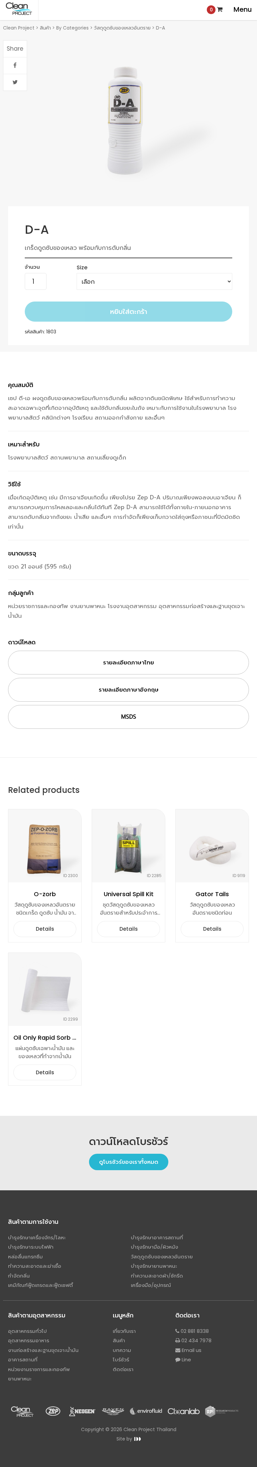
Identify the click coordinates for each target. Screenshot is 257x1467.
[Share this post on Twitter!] (15, 82)
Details (45, 928)
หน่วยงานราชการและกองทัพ (39, 1369)
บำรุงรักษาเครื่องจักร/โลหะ (37, 1237)
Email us (190, 1350)
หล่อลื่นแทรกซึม (25, 1256)
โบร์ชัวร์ (121, 1359)
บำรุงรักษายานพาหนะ (154, 1265)
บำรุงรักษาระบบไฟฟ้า (31, 1246)
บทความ (122, 1350)
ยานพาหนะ (19, 1378)
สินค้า (119, 1340)
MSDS (128, 716)
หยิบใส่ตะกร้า (128, 311)
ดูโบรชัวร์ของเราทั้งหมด (128, 1162)
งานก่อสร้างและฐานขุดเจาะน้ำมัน (43, 1350)
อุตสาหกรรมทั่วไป (27, 1331)
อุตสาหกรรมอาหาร (28, 1340)
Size (82, 267)
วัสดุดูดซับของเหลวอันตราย (162, 1256)
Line (185, 1359)
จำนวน (32, 266)
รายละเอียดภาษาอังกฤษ (129, 689)
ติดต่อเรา (123, 1369)
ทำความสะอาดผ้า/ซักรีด (157, 1275)
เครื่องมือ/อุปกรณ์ (151, 1285)
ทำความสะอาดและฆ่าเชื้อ (34, 1265)
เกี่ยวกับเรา (124, 1331)
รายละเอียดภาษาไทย (128, 662)
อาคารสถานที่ (22, 1359)
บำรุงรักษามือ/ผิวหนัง (154, 1246)
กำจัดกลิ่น (19, 1275)
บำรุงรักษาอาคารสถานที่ (157, 1237)
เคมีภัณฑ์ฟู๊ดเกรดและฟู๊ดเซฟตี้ (40, 1285)
